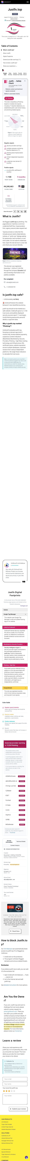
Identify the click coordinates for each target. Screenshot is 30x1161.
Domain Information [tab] (9, 841)
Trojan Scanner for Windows (9, 1154)
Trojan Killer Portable (7, 1124)
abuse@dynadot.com (12, 282)
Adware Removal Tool (7, 1138)
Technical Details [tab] (20, 841)
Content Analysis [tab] (15, 845)
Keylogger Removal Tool (7, 1140)
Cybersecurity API (6, 1135)
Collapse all (24, 606)
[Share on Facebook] (14, 211)
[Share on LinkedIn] (21, 211)
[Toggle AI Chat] (26, 1157)
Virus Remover (5, 1157)
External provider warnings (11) (12, 59)
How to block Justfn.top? (10, 63)
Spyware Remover (6, 1152)
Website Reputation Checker (18, 20)
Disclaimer (18, 1031)
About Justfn (6, 53)
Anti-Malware (8, 949)
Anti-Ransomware (6, 1149)
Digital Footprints (8, 56)
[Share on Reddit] (25, 211)
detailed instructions (10, 985)
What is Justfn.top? (8, 50)
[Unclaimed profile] (25, 81)
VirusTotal (12, 832)
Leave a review (14, 18)
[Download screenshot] (25, 250)
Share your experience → (10, 66)
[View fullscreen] (22, 250)
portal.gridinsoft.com (10, 1011)
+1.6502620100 (10, 287)
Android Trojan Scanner (7, 1127)
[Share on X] (18, 211)
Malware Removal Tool (7, 1143)
